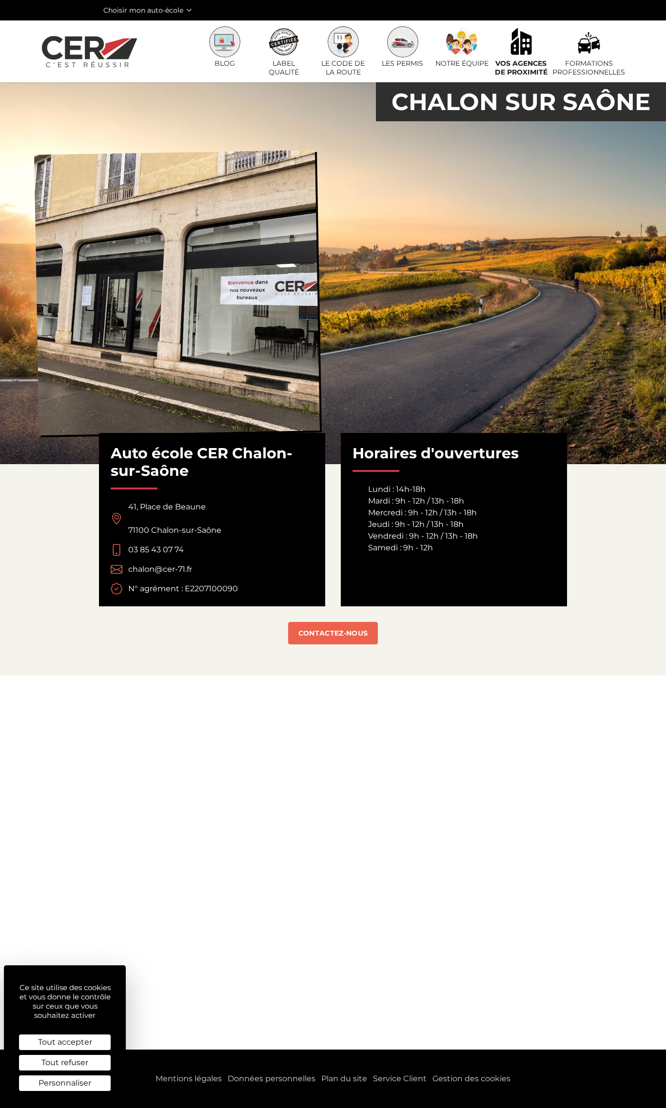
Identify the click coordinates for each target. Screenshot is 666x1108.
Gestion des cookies (471, 1078)
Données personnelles (271, 1078)
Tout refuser (64, 1062)
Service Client (400, 1078)
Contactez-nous (333, 633)
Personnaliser (65, 1083)
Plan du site (344, 1078)
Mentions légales (189, 1078)
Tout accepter (65, 1042)
